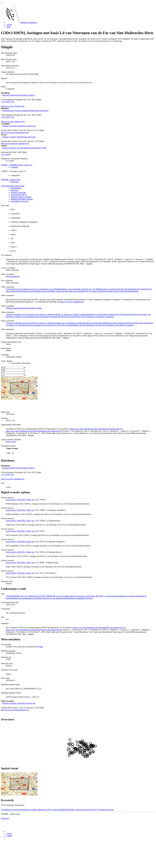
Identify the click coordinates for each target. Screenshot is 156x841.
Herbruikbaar (16, 188)
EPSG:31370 (11, 442)
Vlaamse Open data (18, 192)
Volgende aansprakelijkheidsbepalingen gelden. (24, 308)
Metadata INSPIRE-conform (22, 199)
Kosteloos (14, 190)
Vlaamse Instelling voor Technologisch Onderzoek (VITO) (24, 148)
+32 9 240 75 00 (7, 102)
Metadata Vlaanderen (29, 22)
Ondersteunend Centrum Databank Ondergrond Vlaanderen (25, 110)
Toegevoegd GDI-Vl (19, 195)
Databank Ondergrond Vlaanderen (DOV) (18, 95)
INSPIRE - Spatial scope (10, 180)
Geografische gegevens (20, 201)
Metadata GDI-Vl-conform (21, 197)
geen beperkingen (13, 276)
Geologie (14, 167)
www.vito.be (5, 154)
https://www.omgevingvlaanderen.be (15, 132)
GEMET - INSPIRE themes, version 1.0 (16, 165)
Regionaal (15, 182)
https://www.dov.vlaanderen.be (13, 106)
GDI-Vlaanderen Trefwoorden (12, 186)
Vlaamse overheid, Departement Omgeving (18, 126)
